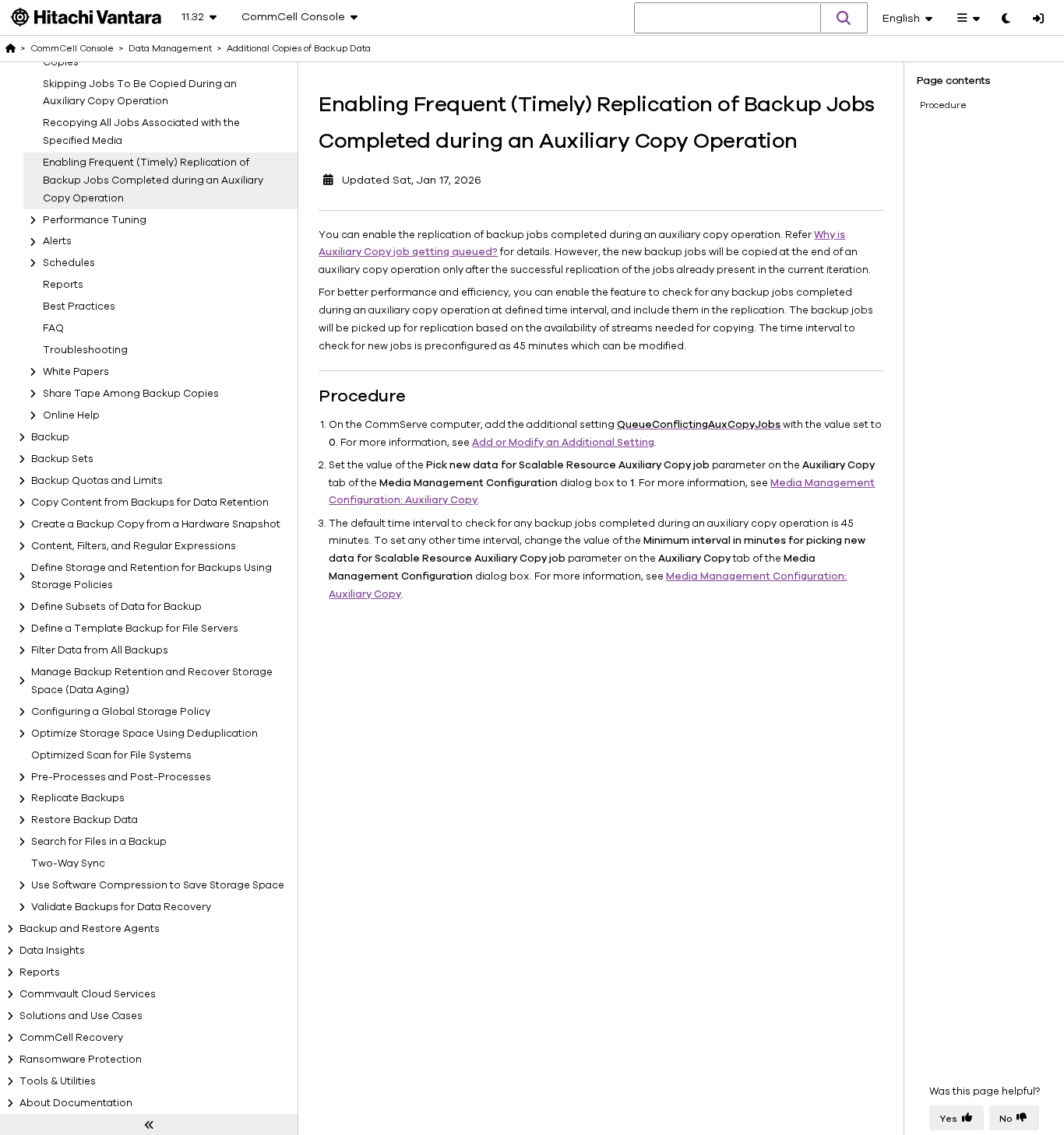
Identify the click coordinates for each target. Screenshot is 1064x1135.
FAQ (53, 328)
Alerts (57, 242)
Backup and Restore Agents (89, 929)
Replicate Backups (78, 799)
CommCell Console (72, 48)
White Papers (76, 372)
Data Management (170, 48)
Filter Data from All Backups (99, 650)
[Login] (1038, 19)
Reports (63, 285)
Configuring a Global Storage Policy (120, 712)
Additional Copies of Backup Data (299, 48)
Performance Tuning (94, 220)
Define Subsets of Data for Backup (116, 607)
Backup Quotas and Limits (97, 481)
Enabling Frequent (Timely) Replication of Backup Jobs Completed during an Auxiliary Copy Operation (153, 180)
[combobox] (727, 18)
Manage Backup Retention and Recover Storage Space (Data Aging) (152, 681)
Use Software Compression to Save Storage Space (157, 885)
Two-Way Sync (68, 864)
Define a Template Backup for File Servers (134, 629)
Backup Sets (62, 459)
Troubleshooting (85, 350)
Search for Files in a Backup (99, 842)
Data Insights (52, 951)
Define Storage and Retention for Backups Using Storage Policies (151, 577)
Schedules (69, 263)
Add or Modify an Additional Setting (563, 443)
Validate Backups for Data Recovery (121, 907)
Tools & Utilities (57, 1081)
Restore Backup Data (84, 820)
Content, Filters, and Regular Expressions (133, 546)
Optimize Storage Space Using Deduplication (144, 734)
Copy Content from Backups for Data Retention (150, 503)
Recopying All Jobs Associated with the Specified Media (141, 132)
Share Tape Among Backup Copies (131, 394)
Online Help (71, 415)
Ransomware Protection (80, 1060)
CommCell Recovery (71, 1038)
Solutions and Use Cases (81, 1016)
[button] (844, 17)
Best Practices (79, 307)
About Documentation (75, 1103)
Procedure (943, 105)
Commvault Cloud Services (87, 994)
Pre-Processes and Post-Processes (121, 777)
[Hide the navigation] (149, 1125)
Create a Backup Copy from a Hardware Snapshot (155, 524)
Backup (50, 437)
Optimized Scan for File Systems (111, 755)
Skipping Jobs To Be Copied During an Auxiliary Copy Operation (140, 93)
